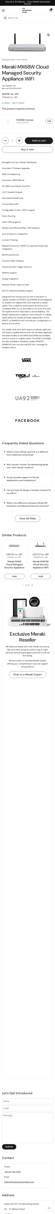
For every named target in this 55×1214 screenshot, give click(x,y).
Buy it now (27, 149)
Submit (9, 1146)
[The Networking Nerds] (27, 10)
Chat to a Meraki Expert (27, 674)
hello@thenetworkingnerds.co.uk (19, 1182)
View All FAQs (27, 518)
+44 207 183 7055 (12, 1171)
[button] (50, 10)
